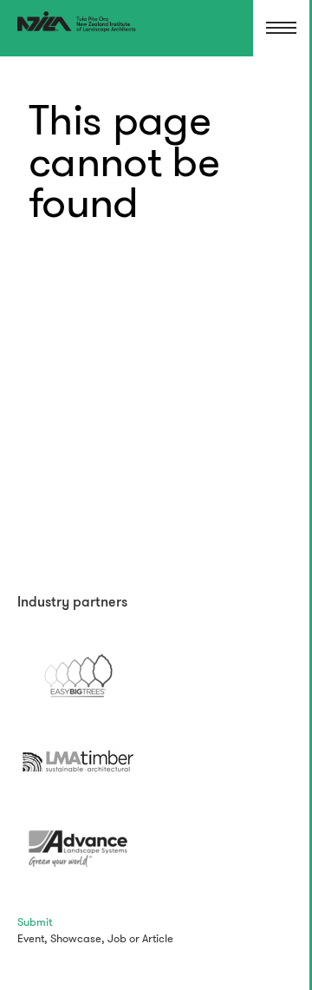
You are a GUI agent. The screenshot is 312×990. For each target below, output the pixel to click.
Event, (32, 938)
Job (117, 938)
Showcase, (77, 938)
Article (157, 938)
